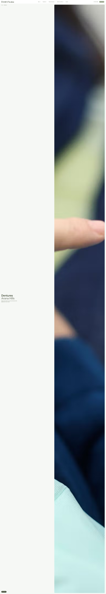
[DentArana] (7, 2)
